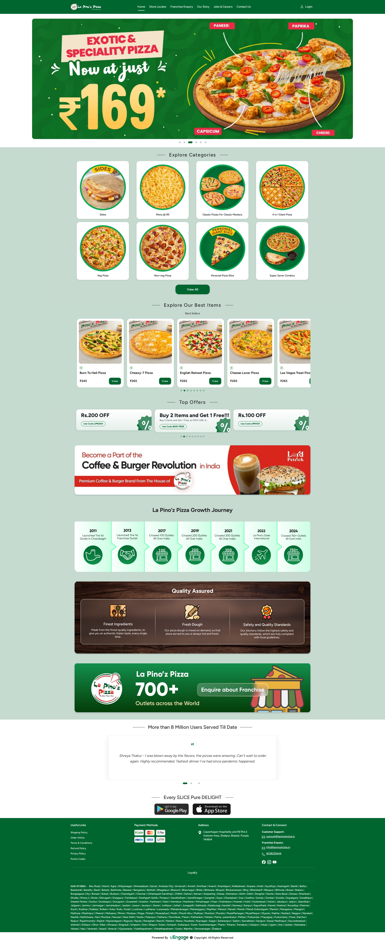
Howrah (237, 901)
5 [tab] (194, 390)
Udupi (263, 924)
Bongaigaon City (80, 893)
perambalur (229, 917)
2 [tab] (184, 390)
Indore (271, 901)
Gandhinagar (195, 897)
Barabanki (76, 889)
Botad (104, 893)
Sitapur (153, 924)
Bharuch (175, 889)
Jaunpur (146, 905)
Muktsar (198, 913)
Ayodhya (270, 886)
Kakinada (201, 905)
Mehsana (110, 913)
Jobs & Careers (223, 6)
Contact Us (244, 6)
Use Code (94, 426)
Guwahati (131, 901)
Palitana (162, 917)
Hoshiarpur (225, 901)
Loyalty (192, 872)
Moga (141, 913)
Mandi (240, 909)
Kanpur (248, 905)
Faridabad (131, 897)
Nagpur (296, 913)
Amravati (180, 886)
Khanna (304, 905)
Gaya (219, 897)
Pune (292, 917)
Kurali (127, 909)
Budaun (114, 893)
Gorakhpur (306, 897)
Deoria (270, 893)
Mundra (220, 913)
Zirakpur (216, 928)
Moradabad (162, 913)
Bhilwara (209, 889)
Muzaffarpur (252, 913)
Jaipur (292, 901)
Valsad (74, 928)
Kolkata (93, 909)
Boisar (289, 889)
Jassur (135, 905)
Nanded (307, 913)
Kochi (74, 909)
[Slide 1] (180, 142)
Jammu (86, 905)
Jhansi (156, 905)
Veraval (112, 928)
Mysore (265, 913)
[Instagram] (269, 862)
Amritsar (202, 886)
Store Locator (157, 6)
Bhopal (220, 889)
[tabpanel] (101, 353)
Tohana (231, 924)
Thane (221, 924)
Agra (113, 886)
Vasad (102, 928)
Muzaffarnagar (235, 913)
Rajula (138, 920)
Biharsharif (256, 889)
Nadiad (285, 913)
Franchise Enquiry (181, 6)
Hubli (247, 901)
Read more (192, 769)
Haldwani (155, 901)
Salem (236, 920)
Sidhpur (85, 924)
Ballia (303, 886)
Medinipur (88, 913)
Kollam (104, 909)
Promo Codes (78, 859)
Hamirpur (175, 901)
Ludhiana (149, 909)
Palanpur (150, 917)
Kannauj (237, 905)
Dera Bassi (282, 893)
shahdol (75, 924)
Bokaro (299, 889)
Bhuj (245, 889)
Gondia (280, 897)
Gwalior (143, 901)
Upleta (288, 924)
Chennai (141, 893)
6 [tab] (197, 390)
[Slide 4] (195, 142)
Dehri (242, 893)
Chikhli (178, 893)
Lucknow (137, 909)
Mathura (75, 913)
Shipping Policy (79, 832)
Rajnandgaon (114, 920)
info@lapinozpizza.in (278, 847)
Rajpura (128, 920)
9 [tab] (204, 436)
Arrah (260, 886)
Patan (185, 917)
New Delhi (129, 917)
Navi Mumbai (102, 917)
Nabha (276, 913)
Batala (105, 889)
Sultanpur (183, 924)
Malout (222, 909)
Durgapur (117, 897)
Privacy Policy (78, 853)
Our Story (203, 6)
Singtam (135, 924)
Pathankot (197, 917)
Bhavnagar (188, 889)
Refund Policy (78, 848)
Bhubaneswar (233, 889)
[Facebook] (263, 862)
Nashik (74, 917)
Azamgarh (283, 886)
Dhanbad (304, 893)
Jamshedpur (112, 905)
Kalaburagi (214, 905)
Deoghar (259, 893)
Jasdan (126, 905)
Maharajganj (197, 909)
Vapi (82, 928)
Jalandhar (303, 901)
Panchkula (174, 917)
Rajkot (100, 920)
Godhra (249, 897)
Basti (97, 889)
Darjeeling (209, 893)
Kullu (119, 909)
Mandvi (274, 909)
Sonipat (171, 924)
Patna (217, 917)
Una (280, 924)
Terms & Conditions (81, 842)
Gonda (259, 897)
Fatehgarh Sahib (148, 897)
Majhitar (211, 909)
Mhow (121, 913)
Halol (166, 901)
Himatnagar (202, 901)
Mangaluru (286, 909)
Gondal (269, 897)
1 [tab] (181, 390)
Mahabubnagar (179, 909)
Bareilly (88, 889)
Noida (140, 917)
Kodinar (83, 909)
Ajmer (153, 886)
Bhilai (199, 889)
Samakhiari (248, 920)
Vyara (178, 928)
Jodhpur (166, 905)
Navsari (116, 917)
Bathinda (116, 889)
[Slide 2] (184, 142)
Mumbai (209, 913)
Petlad (242, 917)
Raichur (301, 917)
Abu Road (94, 886)
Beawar (127, 889)
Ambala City (166, 886)
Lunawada (163, 909)
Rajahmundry (87, 920)
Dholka (74, 897)
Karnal (271, 905)
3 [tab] (187, 390)
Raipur (74, 920)
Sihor (95, 924)
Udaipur (254, 924)
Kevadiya (293, 905)
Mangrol (299, 909)
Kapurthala (260, 905)
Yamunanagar (202, 928)
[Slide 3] (189, 142)
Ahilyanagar (125, 886)
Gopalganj (292, 897)
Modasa (131, 913)
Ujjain (272, 924)
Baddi (294, 886)
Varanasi (92, 928)
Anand (212, 886)
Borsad (96, 893)
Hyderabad (258, 901)
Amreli (191, 886)
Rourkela (189, 920)
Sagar (212, 920)
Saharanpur (224, 920)
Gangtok (209, 897)
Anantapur (224, 886)
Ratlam (170, 920)
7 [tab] (200, 390)
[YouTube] (274, 862)
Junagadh (188, 905)
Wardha (188, 928)
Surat (194, 924)
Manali (231, 909)
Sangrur (260, 920)
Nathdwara (86, 917)
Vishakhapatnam (163, 928)
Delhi (250, 893)
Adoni (105, 886)
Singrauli (124, 924)
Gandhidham (178, 897)
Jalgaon (75, 905)
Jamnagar (98, 905)
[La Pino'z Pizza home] (102, 7)
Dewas (293, 893)
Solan (162, 924)
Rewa (179, 920)
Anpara (251, 886)
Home (141, 6)
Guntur (93, 901)
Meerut (99, 913)
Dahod (188, 893)
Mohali (150, 913)
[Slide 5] (201, 142)
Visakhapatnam (143, 928)
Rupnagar (201, 920)
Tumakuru (242, 924)
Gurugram (118, 901)
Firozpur (164, 897)
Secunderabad (296, 920)
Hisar (214, 901)
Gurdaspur (105, 901)
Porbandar (253, 917)
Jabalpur (282, 901)
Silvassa (112, 924)
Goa (241, 897)
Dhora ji (84, 897)
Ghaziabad (230, 897)
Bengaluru (139, 889)
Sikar (102, 924)
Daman (198, 893)
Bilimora (280, 889)
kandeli (226, 905)
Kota (112, 909)
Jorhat (176, 905)
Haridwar (188, 901)
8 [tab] (204, 390)
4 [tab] (191, 390)
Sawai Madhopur (276, 920)
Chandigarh (127, 893)
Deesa (220, 893)
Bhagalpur (163, 889)
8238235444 (273, 853)
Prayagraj (267, 917)
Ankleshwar (238, 886)
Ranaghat (149, 920)
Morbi (174, 913)
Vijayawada (125, 928)
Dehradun (231, 893)
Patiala (209, 917)
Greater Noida (79, 901)
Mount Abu (185, 913)
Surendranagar (207, 924)
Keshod (281, 905)
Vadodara (299, 924)
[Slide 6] (205, 142)
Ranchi (160, 920)
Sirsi (144, 924)
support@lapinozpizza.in (280, 836)
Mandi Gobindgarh (257, 909)
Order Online (78, 837)
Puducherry (281, 917)
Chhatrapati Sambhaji (160, 893)
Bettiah (151, 889)
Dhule (94, 897)
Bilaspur (269, 889)
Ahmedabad (141, 886)
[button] (103, 190)
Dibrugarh (105, 897)
